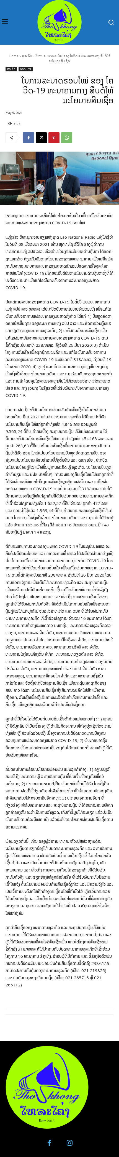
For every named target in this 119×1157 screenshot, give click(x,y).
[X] (41, 137)
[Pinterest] (54, 137)
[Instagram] (69, 1143)
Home (14, 56)
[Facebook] (28, 137)
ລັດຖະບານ (25, 69)
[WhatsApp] (66, 137)
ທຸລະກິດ (27, 56)
